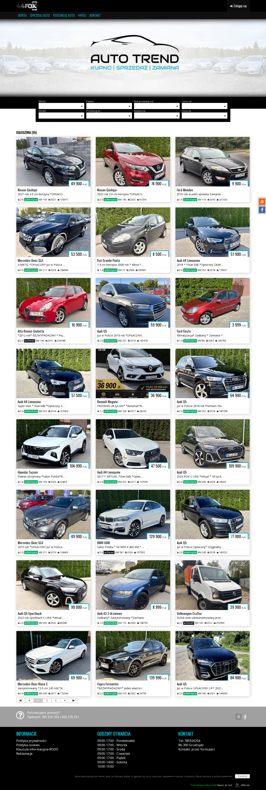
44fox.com (245, 785)
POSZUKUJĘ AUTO (64, 15)
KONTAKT (95, 15)
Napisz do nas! (211, 785)
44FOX (82, 15)
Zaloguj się (240, 6)
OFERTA (22, 15)
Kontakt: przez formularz (196, 749)
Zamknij (242, 776)
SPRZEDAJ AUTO (40, 15)
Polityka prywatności (31, 741)
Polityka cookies (28, 745)
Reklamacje (24, 753)
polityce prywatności (223, 776)
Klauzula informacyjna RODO (37, 749)
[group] (133, 58)
